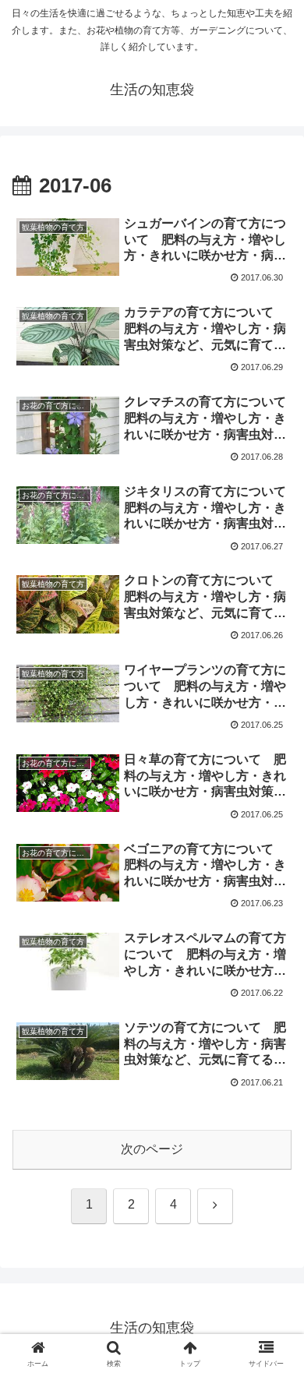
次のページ (152, 1149)
